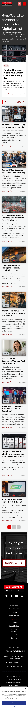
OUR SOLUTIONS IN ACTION (14, 571)
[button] (25, 688)
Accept (14, 703)
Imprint (14, 706)
